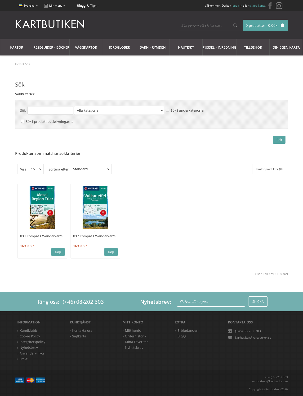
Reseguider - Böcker (51, 47)
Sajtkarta (79, 336)
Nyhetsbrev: (155, 301)
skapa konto (257, 6)
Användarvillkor (32, 353)
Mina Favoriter (136, 342)
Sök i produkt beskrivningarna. (50, 121)
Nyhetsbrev (134, 347)
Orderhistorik (135, 336)
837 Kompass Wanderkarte (94, 236)
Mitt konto (133, 330)
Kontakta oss (82, 330)
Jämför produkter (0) (269, 169)
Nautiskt (186, 47)
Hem (18, 64)
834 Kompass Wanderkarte (41, 236)
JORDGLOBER (119, 47)
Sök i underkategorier (188, 110)
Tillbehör (253, 47)
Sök (27, 64)
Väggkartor (86, 47)
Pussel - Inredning (219, 47)
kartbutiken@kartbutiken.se (253, 338)
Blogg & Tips (87, 5)
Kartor (16, 47)
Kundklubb (28, 330)
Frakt (23, 359)
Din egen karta (286, 47)
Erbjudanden (188, 330)
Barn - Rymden (153, 47)
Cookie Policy (30, 336)
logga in (237, 6)
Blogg (182, 336)
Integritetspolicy (32, 342)
